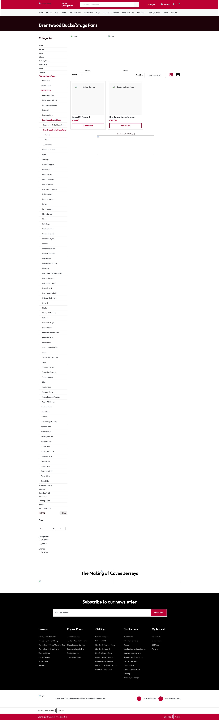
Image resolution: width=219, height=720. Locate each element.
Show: (74, 74)
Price (41, 520)
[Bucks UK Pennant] (88, 99)
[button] (88, 125)
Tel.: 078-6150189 (149, 698)
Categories (44, 536)
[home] (39, 20)
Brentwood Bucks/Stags (74, 20)
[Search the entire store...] (136, 4)
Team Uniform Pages (48, 20)
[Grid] (171, 75)
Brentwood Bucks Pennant (122, 117)
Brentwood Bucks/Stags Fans (93, 20)
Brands (42, 548)
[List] (178, 75)
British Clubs (61, 20)
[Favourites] (174, 4)
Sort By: (139, 75)
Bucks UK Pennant (81, 117)
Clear (64, 513)
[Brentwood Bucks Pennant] (125, 99)
